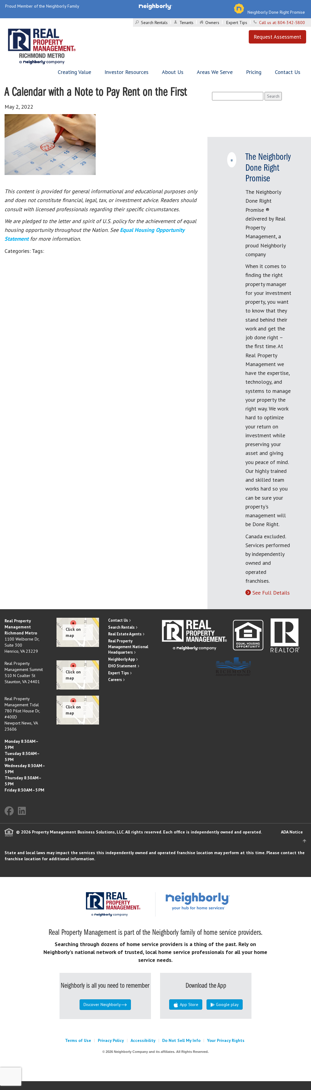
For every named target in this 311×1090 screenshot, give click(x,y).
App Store (188, 1004)
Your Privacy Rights (225, 1040)
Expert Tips (236, 22)
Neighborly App (121, 659)
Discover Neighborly (102, 1004)
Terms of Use (78, 1040)
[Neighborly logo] (155, 6)
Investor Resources (126, 71)
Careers (115, 679)
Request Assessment (277, 36)
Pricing (253, 71)
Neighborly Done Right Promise (276, 12)
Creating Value (74, 71)
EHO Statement (122, 666)
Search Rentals (154, 22)
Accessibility (143, 1040)
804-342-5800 (291, 22)
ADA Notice (292, 832)
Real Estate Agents (125, 634)
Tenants (186, 22)
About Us (172, 71)
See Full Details (271, 592)
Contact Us (287, 71)
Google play (227, 1004)
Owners (212, 22)
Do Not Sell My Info (181, 1040)
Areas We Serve (215, 71)
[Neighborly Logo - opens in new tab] (216, 900)
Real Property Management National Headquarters (128, 646)
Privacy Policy (111, 1040)
